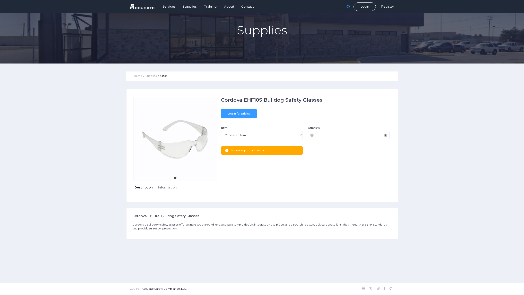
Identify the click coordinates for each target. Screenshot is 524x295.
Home (138, 75)
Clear (163, 75)
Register (387, 6)
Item (224, 127)
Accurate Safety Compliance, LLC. (164, 288)
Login (364, 6)
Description (143, 187)
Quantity (314, 127)
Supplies (151, 75)
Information (167, 187)
